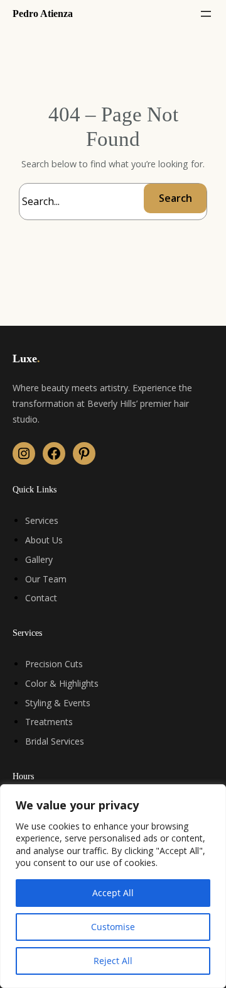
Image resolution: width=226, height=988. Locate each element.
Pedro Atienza (43, 13)
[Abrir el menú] (205, 13)
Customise (113, 927)
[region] (113, 886)
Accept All (113, 893)
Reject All (113, 961)
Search (175, 198)
